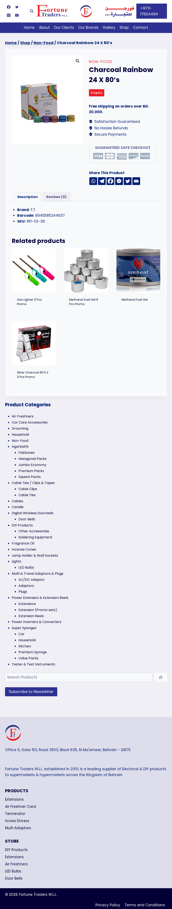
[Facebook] (8, 7)
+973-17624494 (149, 11)
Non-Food (100, 61)
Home (29, 27)
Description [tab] (27, 197)
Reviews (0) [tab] (56, 197)
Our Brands (88, 27)
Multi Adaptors (18, 827)
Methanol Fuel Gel (134, 300)
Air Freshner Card (20, 806)
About (44, 27)
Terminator (15, 813)
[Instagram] (8, 15)
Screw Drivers (17, 820)
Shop (124, 27)
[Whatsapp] (93, 181)
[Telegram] (102, 181)
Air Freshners (16, 864)
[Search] (160, 677)
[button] (77, 61)
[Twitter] (16, 7)
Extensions (14, 799)
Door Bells (13, 878)
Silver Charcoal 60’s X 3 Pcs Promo (32, 374)
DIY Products (16, 849)
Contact (140, 27)
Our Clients (64, 27)
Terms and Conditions (145, 905)
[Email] (16, 15)
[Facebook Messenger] (119, 181)
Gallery (109, 27)
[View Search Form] (32, 11)
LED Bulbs (13, 871)
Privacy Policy (107, 905)
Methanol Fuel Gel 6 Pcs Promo (83, 302)
